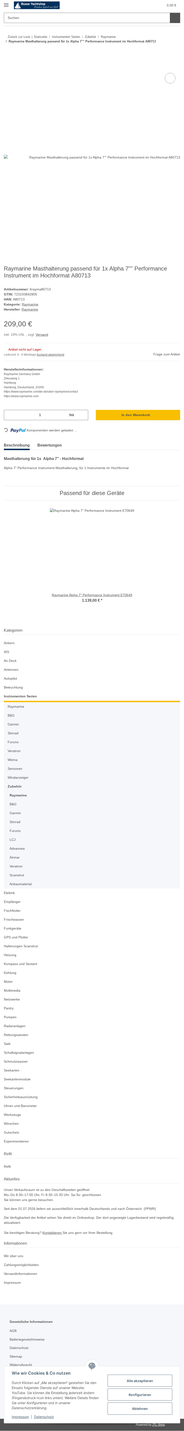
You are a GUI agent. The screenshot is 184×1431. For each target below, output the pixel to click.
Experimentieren (17, 1141)
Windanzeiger (19, 778)
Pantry (9, 1008)
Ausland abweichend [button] (51, 355)
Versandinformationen (22, 1274)
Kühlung (10, 973)
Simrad (13, 733)
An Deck (10, 661)
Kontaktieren (55, 1233)
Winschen (12, 1124)
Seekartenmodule (18, 1079)
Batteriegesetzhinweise (28, 1339)
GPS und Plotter (16, 937)
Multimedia (13, 991)
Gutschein (12, 1133)
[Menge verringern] (9, 415)
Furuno (13, 742)
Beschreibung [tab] (18, 445)
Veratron (15, 751)
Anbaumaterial (22, 884)
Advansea (17, 849)
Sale (7, 1044)
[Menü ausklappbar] (6, 3)
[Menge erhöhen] (82, 415)
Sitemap (16, 1356)
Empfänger (13, 902)
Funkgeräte (13, 928)
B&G (11, 715)
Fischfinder (13, 911)
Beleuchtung (14, 687)
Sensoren (15, 769)
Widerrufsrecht (22, 1365)
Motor (8, 982)
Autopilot (11, 679)
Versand (43, 335)
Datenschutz (44, 1417)
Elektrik (10, 893)
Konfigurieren (140, 1395)
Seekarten (12, 1070)
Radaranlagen (15, 1026)
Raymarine (30, 304)
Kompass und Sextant (21, 964)
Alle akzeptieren (140, 1381)
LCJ (12, 840)
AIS (6, 652)
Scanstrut (17, 875)
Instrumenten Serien (21, 696)
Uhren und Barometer (21, 1106)
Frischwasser (14, 920)
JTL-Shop (159, 1425)
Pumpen (10, 1017)
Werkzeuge (13, 1115)
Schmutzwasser (16, 1062)
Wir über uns (14, 1256)
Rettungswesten (17, 1035)
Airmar (15, 857)
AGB (13, 1331)
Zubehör (15, 786)
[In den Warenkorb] (8, 66)
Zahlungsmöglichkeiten (22, 1265)
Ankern (9, 643)
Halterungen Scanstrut (22, 946)
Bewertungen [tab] (53, 445)
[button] (137, 5)
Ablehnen (140, 1409)
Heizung (10, 955)
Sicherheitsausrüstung (22, 1097)
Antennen (12, 670)
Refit (7, 1167)
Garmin (14, 724)
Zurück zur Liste (18, 37)
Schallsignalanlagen (20, 1053)
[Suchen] (174, 18)
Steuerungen (14, 1088)
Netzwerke (12, 999)
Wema (13, 760)
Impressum (20, 1417)
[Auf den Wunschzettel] (170, 78)
